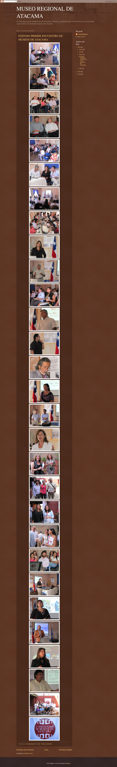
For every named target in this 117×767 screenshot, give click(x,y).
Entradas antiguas (65, 750)
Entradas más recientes (25, 750)
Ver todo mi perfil (80, 36)
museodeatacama (83, 34)
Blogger (68, 763)
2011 (79, 74)
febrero (81, 54)
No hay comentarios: (47, 744)
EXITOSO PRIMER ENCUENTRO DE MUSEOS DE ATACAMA (40, 37)
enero (80, 68)
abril (80, 52)
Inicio (46, 750)
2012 (79, 71)
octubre (81, 49)
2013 (79, 47)
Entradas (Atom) (28, 753)
